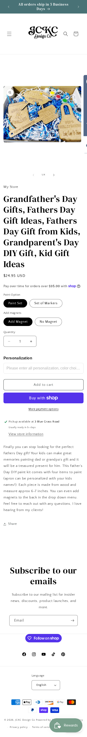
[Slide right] (54, 175)
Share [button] (12, 524)
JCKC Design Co (25, 720)
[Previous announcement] (8, 7)
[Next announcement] (78, 7)
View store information (26, 434)
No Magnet (48, 322)
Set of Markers (46, 303)
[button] (9, 34)
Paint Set (15, 303)
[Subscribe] (72, 620)
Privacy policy (19, 727)
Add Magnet (18, 322)
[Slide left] (33, 175)
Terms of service (42, 727)
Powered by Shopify (48, 720)
